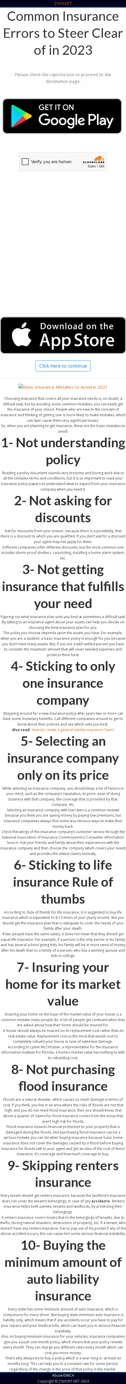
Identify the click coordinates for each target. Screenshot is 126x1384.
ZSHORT (63, 3)
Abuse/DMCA (63, 1375)
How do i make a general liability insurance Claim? (73, 729)
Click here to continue (63, 366)
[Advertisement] (63, 250)
